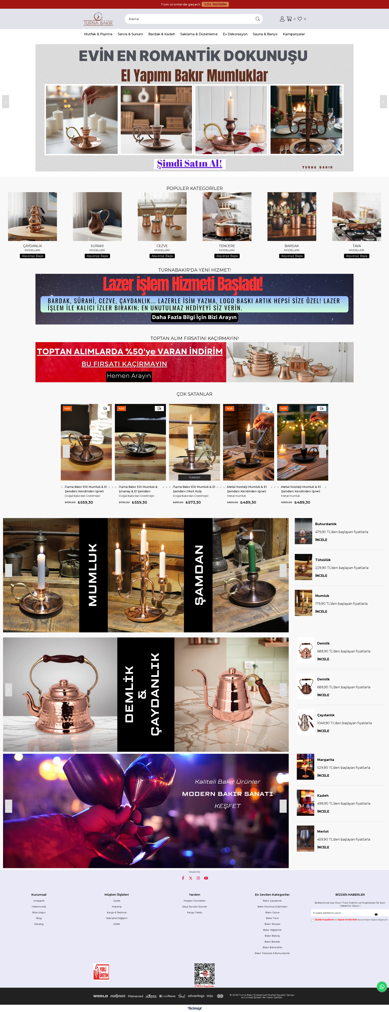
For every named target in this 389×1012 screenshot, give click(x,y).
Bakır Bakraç (272, 935)
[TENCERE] (227, 216)
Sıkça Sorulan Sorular (194, 906)
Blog (39, 918)
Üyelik (116, 900)
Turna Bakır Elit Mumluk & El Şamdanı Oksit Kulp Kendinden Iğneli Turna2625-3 (71, 489)
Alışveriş (117, 906)
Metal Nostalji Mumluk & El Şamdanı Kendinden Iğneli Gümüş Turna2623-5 (124, 489)
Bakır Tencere (272, 923)
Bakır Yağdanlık (272, 929)
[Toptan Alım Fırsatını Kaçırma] (194, 362)
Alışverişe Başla (32, 256)
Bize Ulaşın (38, 912)
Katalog (39, 923)
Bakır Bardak (272, 941)
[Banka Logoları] (159, 996)
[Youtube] (206, 878)
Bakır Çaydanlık (272, 900)
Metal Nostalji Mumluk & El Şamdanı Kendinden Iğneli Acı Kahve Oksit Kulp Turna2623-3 (232, 489)
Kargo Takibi (194, 912)
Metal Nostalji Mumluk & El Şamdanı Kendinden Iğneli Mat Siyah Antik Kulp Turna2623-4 (178, 489)
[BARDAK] (291, 216)
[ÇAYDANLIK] (32, 216)
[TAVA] (356, 216)
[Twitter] (190, 878)
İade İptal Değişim (116, 918)
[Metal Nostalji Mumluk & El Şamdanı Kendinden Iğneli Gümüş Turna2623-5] (126, 442)
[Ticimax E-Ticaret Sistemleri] (194, 1009)
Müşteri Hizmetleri (194, 900)
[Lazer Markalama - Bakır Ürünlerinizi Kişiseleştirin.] (194, 299)
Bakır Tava (272, 918)
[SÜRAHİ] (97, 216)
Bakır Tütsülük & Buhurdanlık (272, 953)
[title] (146, 575)
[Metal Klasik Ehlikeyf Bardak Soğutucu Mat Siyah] (288, 442)
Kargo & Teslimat (117, 912)
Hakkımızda (39, 906)
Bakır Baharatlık (272, 947)
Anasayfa (38, 900)
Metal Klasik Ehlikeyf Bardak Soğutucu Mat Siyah (288, 489)
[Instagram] (198, 878)
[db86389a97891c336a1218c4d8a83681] (113, 972)
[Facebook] (183, 878)
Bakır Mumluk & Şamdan (272, 906)
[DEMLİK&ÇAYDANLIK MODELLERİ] (146, 694)
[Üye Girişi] (282, 18)
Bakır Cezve (272, 912)
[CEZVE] (162, 216)
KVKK (116, 923)
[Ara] (257, 19)
